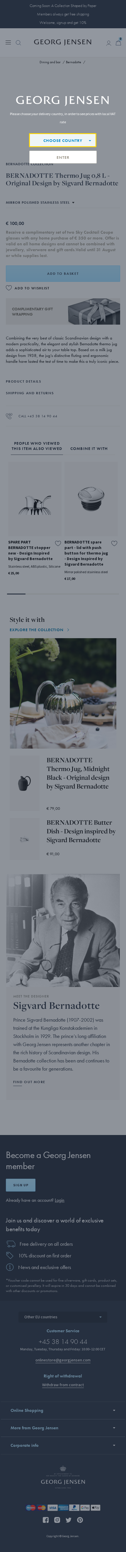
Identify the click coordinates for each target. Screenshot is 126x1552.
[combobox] (62, 140)
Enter (63, 157)
